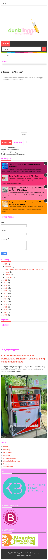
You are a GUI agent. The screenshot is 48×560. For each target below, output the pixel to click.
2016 (5, 296)
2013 (5, 301)
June (7, 272)
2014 (5, 299)
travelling (6, 449)
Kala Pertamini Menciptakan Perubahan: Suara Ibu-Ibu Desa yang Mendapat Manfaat (23, 358)
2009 (5, 312)
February (9, 277)
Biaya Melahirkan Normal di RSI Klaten (24, 176)
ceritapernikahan (9, 458)
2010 (5, 310)
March (8, 275)
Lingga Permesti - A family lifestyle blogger (28, 553)
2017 (5, 293)
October (8, 267)
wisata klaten (8, 467)
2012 (5, 304)
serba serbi (7, 452)
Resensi (6, 464)
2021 (5, 283)
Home (4, 56)
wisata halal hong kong (11, 461)
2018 (5, 291)
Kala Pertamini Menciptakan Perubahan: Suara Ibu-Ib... (25, 269)
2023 (5, 264)
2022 (5, 280)
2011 (5, 307)
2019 (5, 288)
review (5, 447)
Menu (6, 44)
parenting (6, 455)
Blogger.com (27, 555)
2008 (5, 315)
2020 (5, 285)
